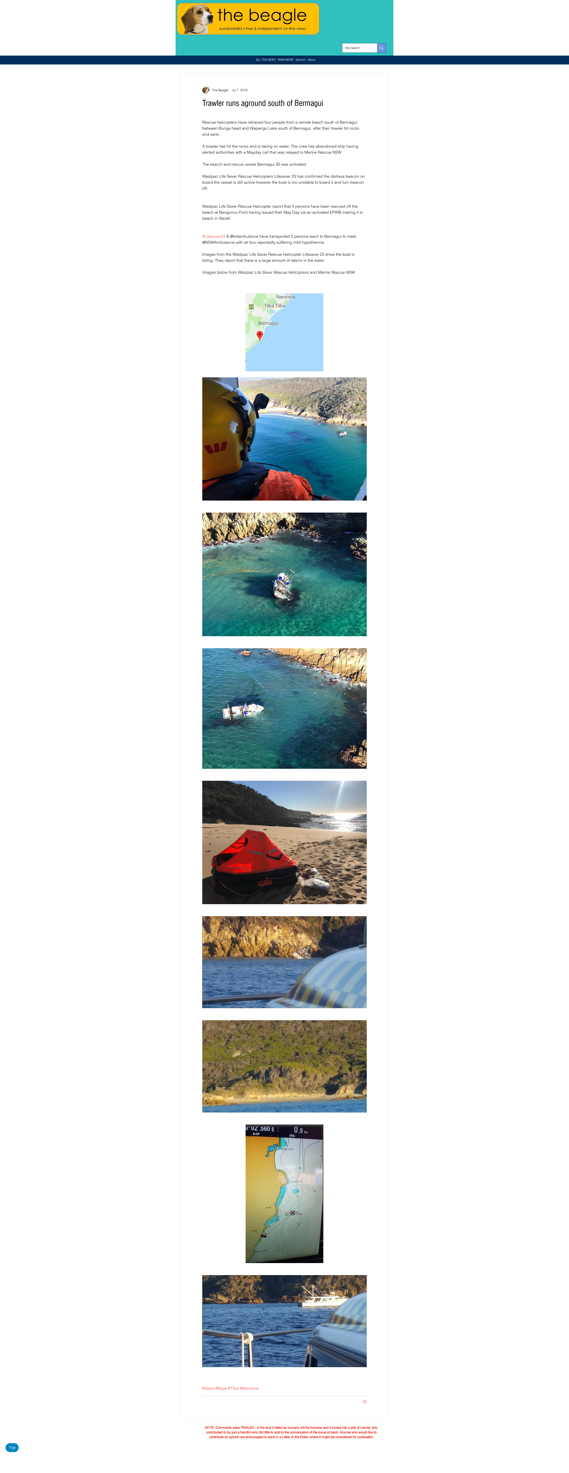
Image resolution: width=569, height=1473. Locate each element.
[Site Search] (381, 47)
